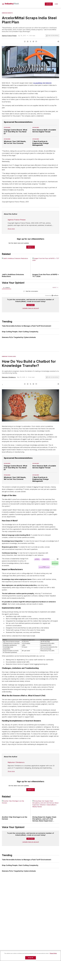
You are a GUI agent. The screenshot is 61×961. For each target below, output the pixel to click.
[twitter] (30, 41)
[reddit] (33, 41)
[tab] (6, 287)
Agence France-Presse (9, 35)
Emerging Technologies (9, 356)
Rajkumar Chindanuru (9, 377)
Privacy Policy (53, 953)
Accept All (30, 957)
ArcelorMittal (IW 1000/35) (42, 83)
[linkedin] (27, 41)
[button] (3, 4)
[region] (30, 291)
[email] (36, 41)
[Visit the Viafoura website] (55, 295)
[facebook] (25, 41)
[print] (58, 41)
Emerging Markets (7, 13)
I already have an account (30, 308)
